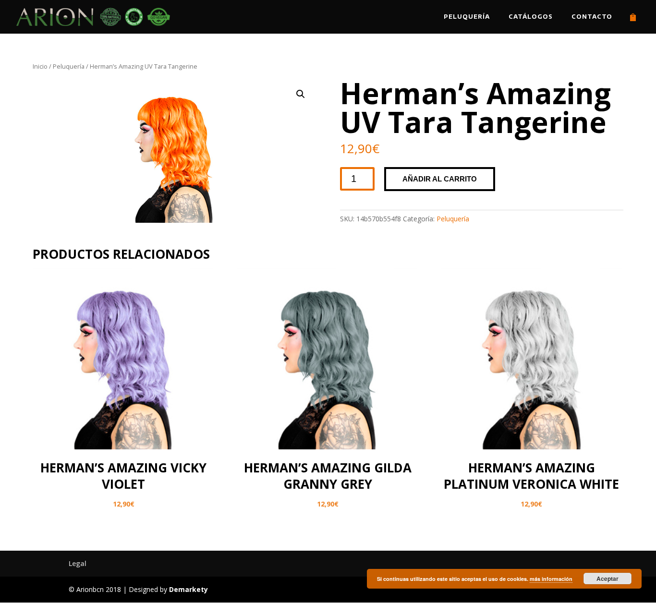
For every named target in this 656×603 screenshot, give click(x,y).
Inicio (40, 66)
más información (551, 578)
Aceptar (607, 578)
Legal (77, 563)
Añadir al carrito (439, 179)
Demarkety (188, 589)
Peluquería (467, 16)
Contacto (591, 16)
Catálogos (531, 16)
